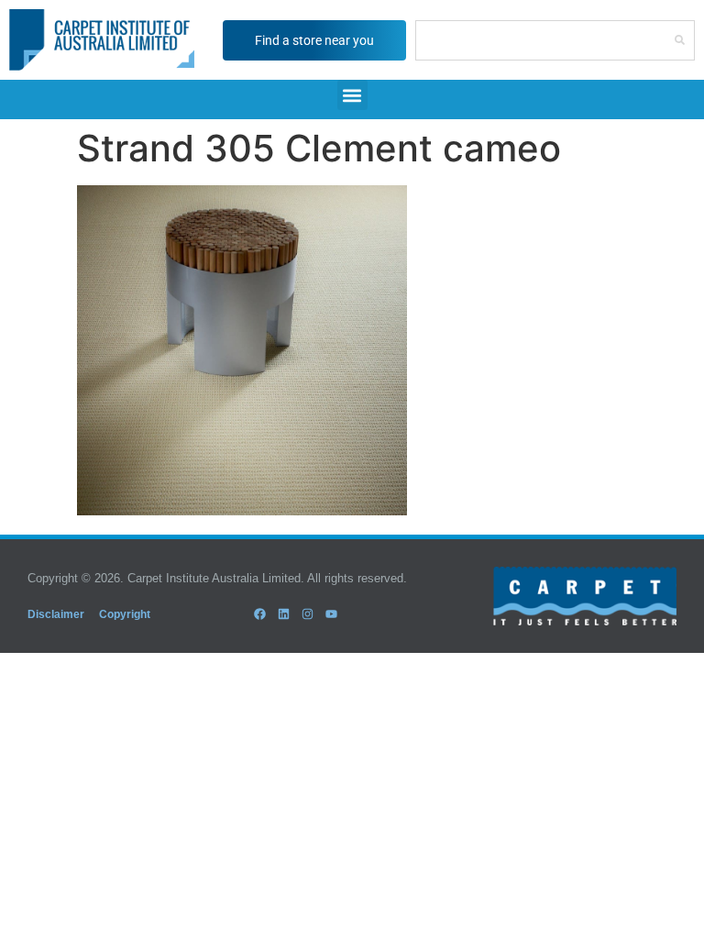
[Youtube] (332, 614)
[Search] (680, 40)
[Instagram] (308, 614)
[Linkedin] (283, 614)
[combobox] (540, 40)
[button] (352, 95)
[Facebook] (259, 614)
